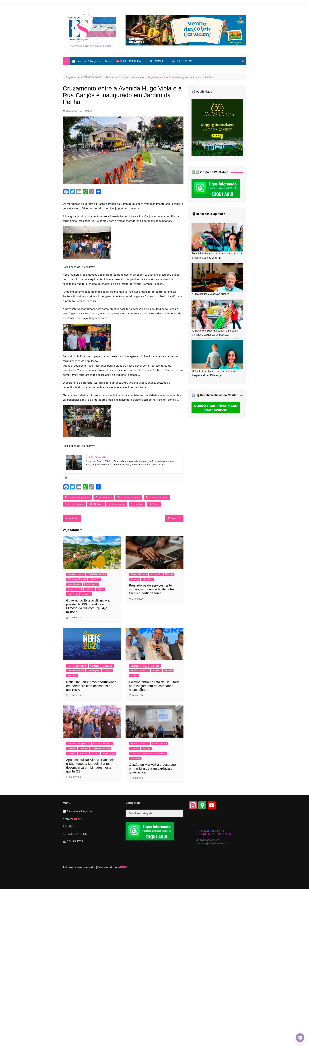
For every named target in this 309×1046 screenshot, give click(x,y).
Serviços (86, 594)
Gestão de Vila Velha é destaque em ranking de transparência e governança (152, 768)
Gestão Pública (159, 743)
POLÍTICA (135, 61)
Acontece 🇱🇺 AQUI (115, 61)
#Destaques (105, 497)
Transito (138, 504)
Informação (156, 574)
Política (134, 675)
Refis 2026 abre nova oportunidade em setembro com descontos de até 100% (91, 685)
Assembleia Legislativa (78, 743)
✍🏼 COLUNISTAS (182, 61)
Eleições (155, 666)
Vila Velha (147, 579)
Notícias (88, 110)
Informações (93, 670)
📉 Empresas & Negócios (86, 61)
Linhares (72, 753)
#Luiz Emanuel (75, 504)
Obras (100, 589)
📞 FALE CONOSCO (156, 61)
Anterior (73, 518)
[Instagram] (66, 477)
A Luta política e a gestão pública (210, 294)
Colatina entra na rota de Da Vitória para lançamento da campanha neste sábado (154, 685)
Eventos (156, 670)
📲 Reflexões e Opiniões (208, 213)
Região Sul (73, 594)
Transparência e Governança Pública (148, 753)
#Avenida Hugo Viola (78, 497)
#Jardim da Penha (130, 497)
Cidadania (107, 666)
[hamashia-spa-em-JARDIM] (217, 127)
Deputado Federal (139, 666)
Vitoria (155, 504)
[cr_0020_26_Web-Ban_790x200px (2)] (186, 30)
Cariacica (94, 666)
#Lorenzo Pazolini (158, 497)
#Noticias (97, 504)
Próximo (172, 518)
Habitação (94, 579)
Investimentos (90, 584)
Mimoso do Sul (75, 589)
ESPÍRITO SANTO (97, 574)
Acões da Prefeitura (77, 666)
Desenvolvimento (76, 574)
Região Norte (109, 753)
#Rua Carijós (118, 504)
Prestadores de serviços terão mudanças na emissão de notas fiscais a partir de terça (151, 589)
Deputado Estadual (102, 743)
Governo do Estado (77, 579)
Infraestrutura (74, 584)
